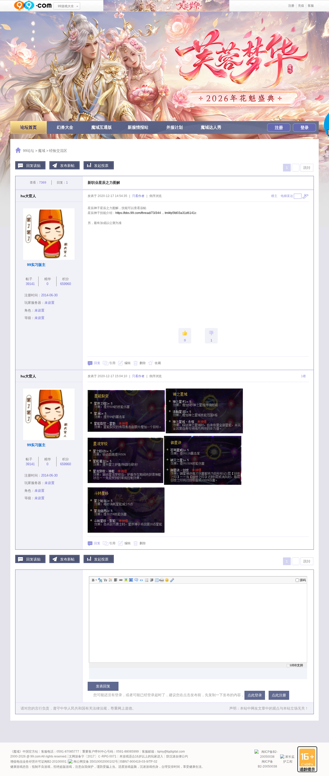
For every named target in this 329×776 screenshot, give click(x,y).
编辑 (127, 363)
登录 (304, 127)
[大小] (104, 580)
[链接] (120, 580)
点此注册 (279, 695)
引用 (112, 363)
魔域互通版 (101, 127)
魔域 (41, 151)
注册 (291, 5)
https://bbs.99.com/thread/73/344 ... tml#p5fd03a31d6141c (155, 213)
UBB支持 (296, 665)
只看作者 (138, 196)
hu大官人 (28, 196)
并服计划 (174, 127)
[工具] (171, 580)
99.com (35, 756)
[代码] (140, 580)
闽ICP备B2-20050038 (267, 764)
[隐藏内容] (161, 580)
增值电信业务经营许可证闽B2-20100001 (38, 761)
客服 (311, 5)
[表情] (166, 580)
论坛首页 (28, 127)
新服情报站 (138, 127)
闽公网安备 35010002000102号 (96, 761)
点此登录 (255, 695)
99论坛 (28, 151)
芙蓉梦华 (166, 6)
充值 (301, 5)
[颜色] (110, 580)
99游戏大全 (66, 6)
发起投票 (101, 165)
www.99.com (32, 6)
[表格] (156, 580)
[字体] (99, 580)
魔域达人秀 (211, 127)
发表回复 (103, 686)
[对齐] (115, 580)
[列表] (146, 580)
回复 (97, 363)
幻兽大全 (65, 127)
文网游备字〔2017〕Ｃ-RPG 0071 (92, 756)
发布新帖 (67, 165)
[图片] (125, 580)
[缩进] (151, 580)
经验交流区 (58, 151)
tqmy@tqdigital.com (171, 751)
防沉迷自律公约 (177, 756)
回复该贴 (33, 165)
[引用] (135, 580)
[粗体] (92, 580)
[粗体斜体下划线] (96, 580)
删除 (143, 363)
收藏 (158, 363)
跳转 (306, 168)
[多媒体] (130, 580)
